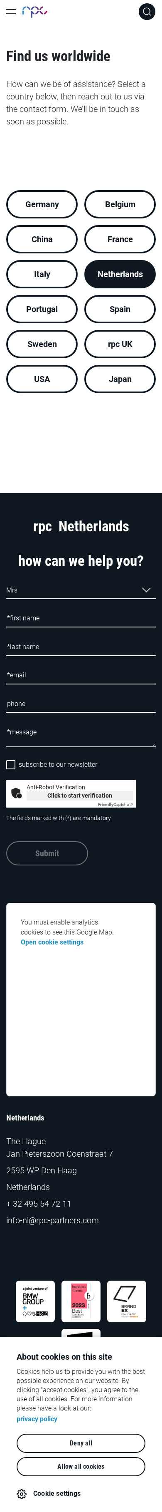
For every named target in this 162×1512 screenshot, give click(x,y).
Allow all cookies (80, 1466)
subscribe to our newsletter (58, 764)
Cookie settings (57, 1493)
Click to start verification (79, 795)
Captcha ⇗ (115, 804)
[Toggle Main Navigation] (11, 12)
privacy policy (37, 1419)
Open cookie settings (52, 942)
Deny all (81, 1443)
